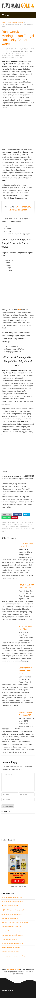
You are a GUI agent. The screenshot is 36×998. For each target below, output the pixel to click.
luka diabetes (14, 51)
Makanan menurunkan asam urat (12, 901)
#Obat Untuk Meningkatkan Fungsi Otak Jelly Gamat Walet (18, 529)
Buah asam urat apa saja (10, 918)
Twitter (27, 514)
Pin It (15, 517)
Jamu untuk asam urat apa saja (12, 914)
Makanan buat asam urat (10, 906)
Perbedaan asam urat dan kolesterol (13, 956)
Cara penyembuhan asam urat (11, 927)
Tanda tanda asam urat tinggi (11, 947)
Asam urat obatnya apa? (10, 939)
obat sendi (20, 53)
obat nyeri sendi (8, 53)
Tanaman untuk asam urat (10, 952)
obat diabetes (26, 51)
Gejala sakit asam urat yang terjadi (13, 910)
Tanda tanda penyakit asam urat (12, 943)
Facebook (18, 514)
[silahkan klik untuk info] (18, 884)
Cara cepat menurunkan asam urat (13, 931)
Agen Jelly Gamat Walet (15, 22)
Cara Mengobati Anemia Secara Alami (25, 671)
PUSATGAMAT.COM (13, 970)
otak (19, 310)
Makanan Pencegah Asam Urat (12, 897)
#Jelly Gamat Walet (16, 525)
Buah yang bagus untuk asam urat (13, 935)
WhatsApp (7, 517)
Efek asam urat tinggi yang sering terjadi (15, 922)
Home (3, 22)
